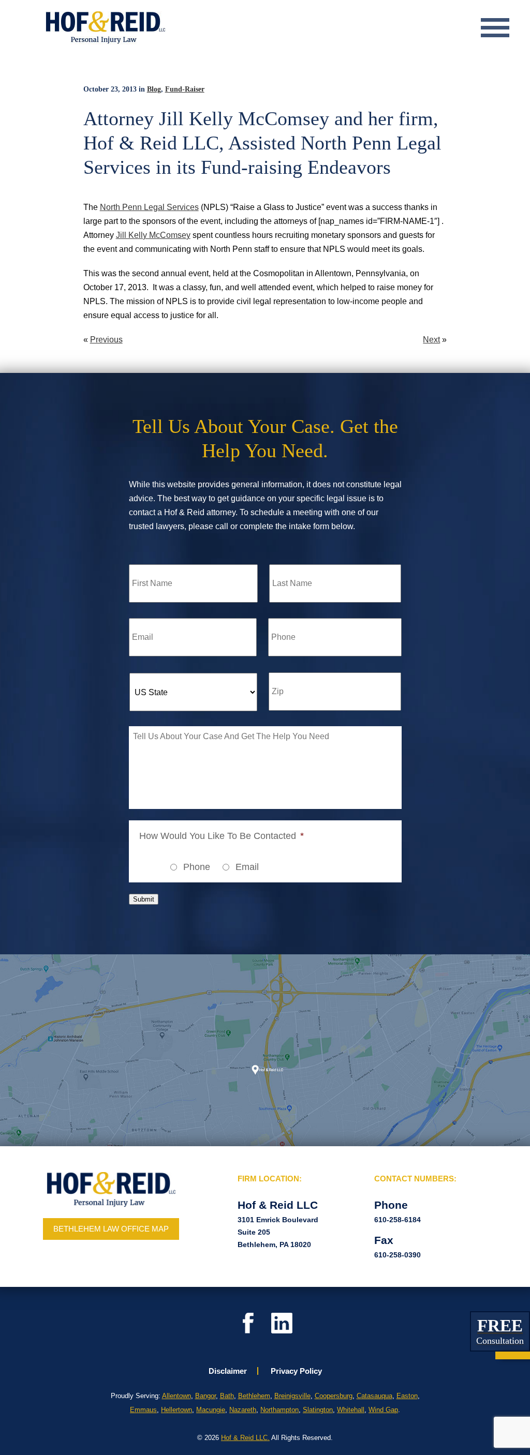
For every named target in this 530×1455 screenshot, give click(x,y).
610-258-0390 (397, 1255)
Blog (154, 89)
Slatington (318, 1410)
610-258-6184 (397, 1220)
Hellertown (176, 1410)
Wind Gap (383, 1410)
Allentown (176, 1396)
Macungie (210, 1410)
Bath (227, 1396)
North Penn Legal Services (149, 207)
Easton (407, 1396)
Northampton (279, 1410)
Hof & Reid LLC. (245, 1438)
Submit (143, 899)
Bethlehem (254, 1396)
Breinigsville (292, 1396)
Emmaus (143, 1410)
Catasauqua (374, 1396)
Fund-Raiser (184, 89)
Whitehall (350, 1410)
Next (431, 339)
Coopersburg (333, 1396)
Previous (106, 339)
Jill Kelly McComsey (153, 235)
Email (247, 867)
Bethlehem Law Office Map (111, 1228)
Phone (196, 867)
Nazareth (242, 1410)
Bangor (205, 1396)
